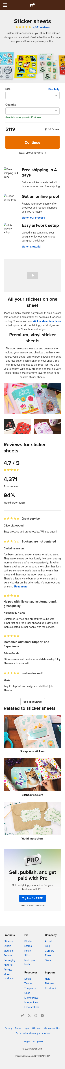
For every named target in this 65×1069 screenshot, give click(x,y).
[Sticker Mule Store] (22, 1015)
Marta (7, 680)
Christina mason (14, 548)
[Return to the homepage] (32, 5)
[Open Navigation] (5, 5)
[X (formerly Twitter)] (29, 1015)
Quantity (10, 104)
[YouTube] (42, 1015)
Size (7, 89)
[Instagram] (35, 1015)
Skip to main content (3, 3)
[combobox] (32, 95)
